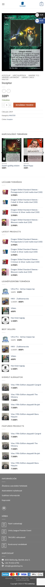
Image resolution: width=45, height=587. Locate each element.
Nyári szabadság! (15, 524)
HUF (39, 21)
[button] (3, 4)
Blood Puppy (28, 166)
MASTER (5, 79)
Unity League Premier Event (19, 531)
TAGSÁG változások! (16, 537)
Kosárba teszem (24, 105)
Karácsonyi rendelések (17, 544)
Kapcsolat (34, 578)
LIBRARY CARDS (28, 77)
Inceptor (10, 119)
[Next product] (4, 91)
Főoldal (9, 578)
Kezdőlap (6, 75)
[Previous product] (8, 91)
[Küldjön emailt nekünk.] (4, 508)
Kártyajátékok (19, 75)
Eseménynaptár (22, 580)
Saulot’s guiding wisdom (11, 166)
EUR (39, 15)
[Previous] (1, 157)
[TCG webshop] (23, 4)
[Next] (43, 157)
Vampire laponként (10, 77)
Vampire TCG (33, 75)
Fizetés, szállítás (21, 578)
